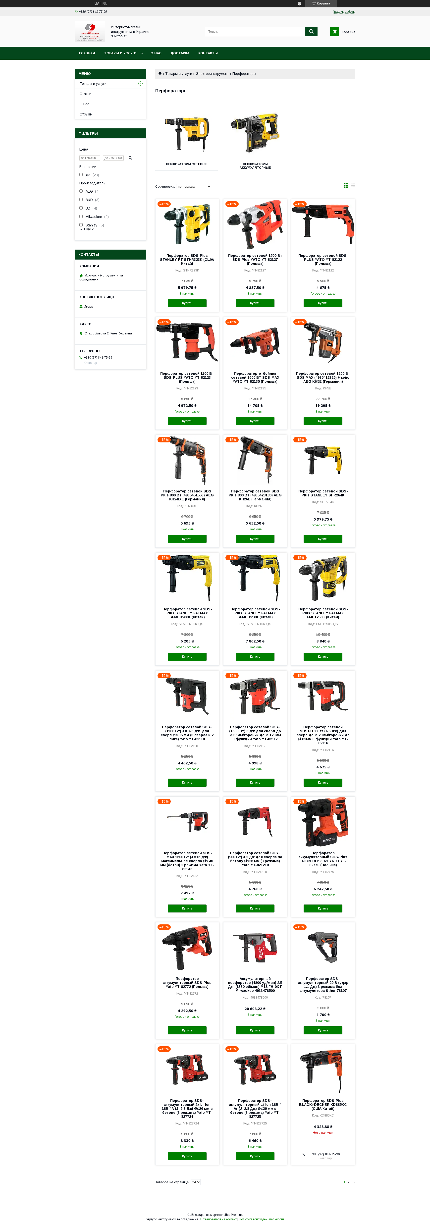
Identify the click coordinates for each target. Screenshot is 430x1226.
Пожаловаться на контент (218, 1219)
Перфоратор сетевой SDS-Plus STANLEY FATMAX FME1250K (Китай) (323, 613)
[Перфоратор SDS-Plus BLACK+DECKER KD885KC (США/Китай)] (323, 1069)
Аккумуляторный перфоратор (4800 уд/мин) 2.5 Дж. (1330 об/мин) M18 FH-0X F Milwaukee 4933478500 (255, 985)
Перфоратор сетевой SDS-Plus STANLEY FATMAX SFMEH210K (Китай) (255, 613)
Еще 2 (89, 229)
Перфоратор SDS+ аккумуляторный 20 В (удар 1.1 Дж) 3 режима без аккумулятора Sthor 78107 (323, 985)
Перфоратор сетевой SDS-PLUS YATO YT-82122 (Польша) (323, 260)
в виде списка (353, 186)
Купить (187, 303)
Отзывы (86, 114)
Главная (87, 53)
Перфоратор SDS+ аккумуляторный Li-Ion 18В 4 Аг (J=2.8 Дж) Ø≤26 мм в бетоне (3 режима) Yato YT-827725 (255, 1109)
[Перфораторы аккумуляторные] (255, 133)
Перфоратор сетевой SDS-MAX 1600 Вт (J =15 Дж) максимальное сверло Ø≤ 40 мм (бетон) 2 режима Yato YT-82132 (187, 861)
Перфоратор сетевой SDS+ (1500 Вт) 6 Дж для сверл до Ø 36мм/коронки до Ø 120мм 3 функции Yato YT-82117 (255, 733)
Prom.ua (237, 1215)
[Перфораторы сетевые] (186, 133)
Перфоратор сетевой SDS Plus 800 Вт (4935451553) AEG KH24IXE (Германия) (187, 495)
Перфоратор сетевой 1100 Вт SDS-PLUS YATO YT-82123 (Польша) (187, 377)
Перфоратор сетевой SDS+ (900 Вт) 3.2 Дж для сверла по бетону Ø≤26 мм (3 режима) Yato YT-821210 (255, 859)
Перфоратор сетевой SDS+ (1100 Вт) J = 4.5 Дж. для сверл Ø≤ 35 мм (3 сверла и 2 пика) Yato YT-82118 (187, 733)
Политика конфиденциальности (261, 1219)
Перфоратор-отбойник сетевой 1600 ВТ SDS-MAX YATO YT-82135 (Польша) (255, 377)
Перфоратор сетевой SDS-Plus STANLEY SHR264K (323, 493)
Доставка (179, 53)
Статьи (85, 94)
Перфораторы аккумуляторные (255, 165)
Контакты (208, 53)
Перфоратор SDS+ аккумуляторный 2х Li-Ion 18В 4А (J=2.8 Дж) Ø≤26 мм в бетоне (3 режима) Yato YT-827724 (187, 1109)
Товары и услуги (120, 53)
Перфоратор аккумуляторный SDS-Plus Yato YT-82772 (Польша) (187, 983)
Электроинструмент (212, 74)
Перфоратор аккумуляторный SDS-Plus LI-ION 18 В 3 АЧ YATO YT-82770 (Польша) (323, 859)
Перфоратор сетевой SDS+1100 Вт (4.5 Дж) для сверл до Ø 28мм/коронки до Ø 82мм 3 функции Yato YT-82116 (323, 735)
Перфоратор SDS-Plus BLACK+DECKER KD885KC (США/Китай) (323, 1105)
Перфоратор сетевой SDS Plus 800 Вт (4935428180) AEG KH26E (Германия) (255, 495)
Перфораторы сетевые (186, 164)
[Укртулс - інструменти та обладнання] (90, 40)
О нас (156, 53)
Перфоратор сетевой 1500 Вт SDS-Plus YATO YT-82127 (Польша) (255, 260)
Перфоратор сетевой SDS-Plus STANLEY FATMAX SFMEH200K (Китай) (187, 613)
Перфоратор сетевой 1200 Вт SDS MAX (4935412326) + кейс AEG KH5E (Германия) (323, 377)
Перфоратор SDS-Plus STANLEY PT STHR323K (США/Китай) (187, 260)
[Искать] (311, 31)
